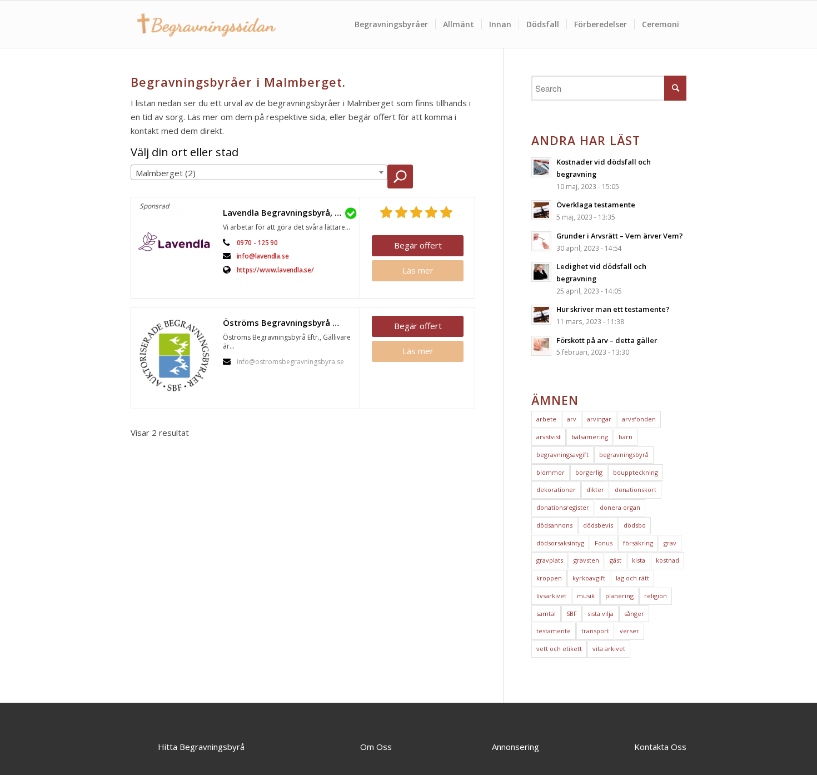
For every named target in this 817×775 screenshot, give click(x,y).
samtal (546, 613)
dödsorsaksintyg (560, 543)
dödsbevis (598, 525)
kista (638, 560)
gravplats (549, 560)
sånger (634, 613)
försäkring (638, 543)
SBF (571, 613)
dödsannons (554, 525)
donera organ (620, 507)
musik (586, 596)
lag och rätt (632, 578)
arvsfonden (639, 419)
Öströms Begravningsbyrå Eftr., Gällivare (288, 322)
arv (571, 419)
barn (625, 437)
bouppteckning (635, 472)
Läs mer (418, 270)
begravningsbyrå (624, 454)
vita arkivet (608, 648)
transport (595, 631)
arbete (546, 419)
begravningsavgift (562, 454)
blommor (550, 472)
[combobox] (259, 172)
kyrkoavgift (588, 578)
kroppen (549, 578)
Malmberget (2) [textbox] (166, 172)
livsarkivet (551, 596)
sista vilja (600, 613)
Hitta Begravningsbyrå (201, 746)
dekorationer (556, 489)
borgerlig (588, 472)
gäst (615, 560)
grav (670, 543)
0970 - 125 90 (257, 242)
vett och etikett (559, 648)
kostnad (667, 560)
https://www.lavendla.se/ (275, 270)
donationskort (635, 489)
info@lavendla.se (263, 256)
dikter (595, 489)
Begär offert (418, 245)
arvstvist (548, 437)
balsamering (589, 437)
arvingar (599, 419)
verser (629, 631)
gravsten (586, 560)
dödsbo (635, 525)
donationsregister (562, 507)
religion (655, 596)
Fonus (603, 543)
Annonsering (515, 746)
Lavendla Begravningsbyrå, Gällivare (288, 212)
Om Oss (376, 746)
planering (619, 596)
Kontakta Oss (660, 746)
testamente (553, 631)
